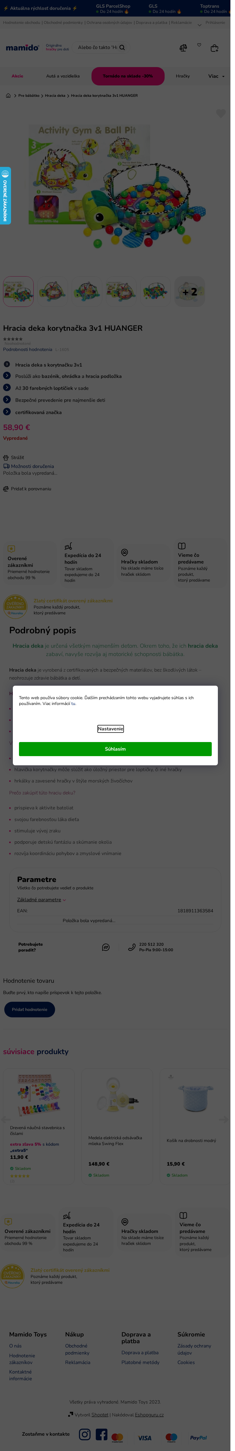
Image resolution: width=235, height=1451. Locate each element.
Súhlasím (115, 749)
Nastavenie (110, 729)
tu (73, 704)
